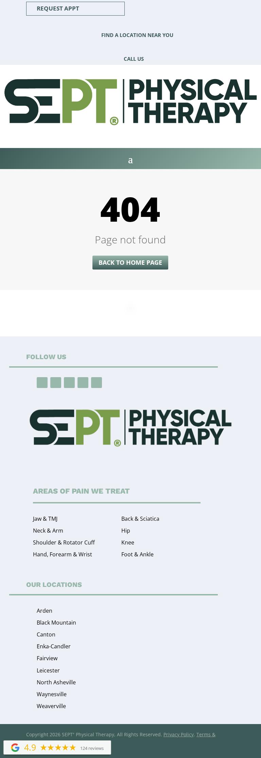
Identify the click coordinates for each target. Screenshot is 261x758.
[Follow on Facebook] (42, 382)
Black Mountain (56, 622)
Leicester (48, 670)
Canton (46, 634)
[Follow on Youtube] (69, 382)
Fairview (47, 658)
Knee (127, 542)
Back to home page (130, 262)
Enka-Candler (54, 646)
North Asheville (56, 682)
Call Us (134, 58)
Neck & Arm (48, 530)
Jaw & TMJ (45, 518)
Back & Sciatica (140, 518)
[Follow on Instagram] (55, 382)
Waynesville (52, 694)
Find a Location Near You (137, 35)
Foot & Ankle (137, 554)
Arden (44, 610)
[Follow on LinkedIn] (82, 382)
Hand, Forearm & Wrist (62, 554)
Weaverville (51, 706)
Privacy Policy (178, 734)
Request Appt (58, 8)
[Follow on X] (96, 382)
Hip (125, 530)
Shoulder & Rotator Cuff (64, 542)
